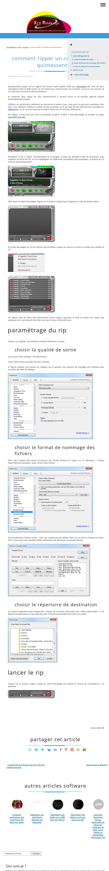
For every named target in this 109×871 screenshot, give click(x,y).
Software (26, 47)
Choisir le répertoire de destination (86, 66)
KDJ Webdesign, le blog (14, 47)
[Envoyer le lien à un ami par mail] (84, 749)
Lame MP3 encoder (16, 117)
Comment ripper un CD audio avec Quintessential (55, 61)
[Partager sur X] (43, 749)
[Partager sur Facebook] (60, 749)
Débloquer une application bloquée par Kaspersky (37, 819)
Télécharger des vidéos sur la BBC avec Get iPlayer (57, 817)
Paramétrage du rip (80, 56)
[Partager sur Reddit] (72, 749)
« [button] (25, 766)
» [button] (97, 765)
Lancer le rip (77, 70)
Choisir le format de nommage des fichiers (89, 63)
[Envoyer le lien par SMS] (36, 749)
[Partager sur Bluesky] (49, 749)
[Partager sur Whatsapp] (30, 749)
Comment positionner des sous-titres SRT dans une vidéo (17, 819)
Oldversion (13, 109)
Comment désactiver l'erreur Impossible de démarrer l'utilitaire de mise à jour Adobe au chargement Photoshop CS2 (98, 826)
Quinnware (81, 86)
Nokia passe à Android (96, 765)
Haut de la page (81, 74)
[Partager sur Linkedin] (55, 749)
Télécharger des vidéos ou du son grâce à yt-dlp (77, 817)
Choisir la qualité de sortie (82, 59)
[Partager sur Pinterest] (66, 749)
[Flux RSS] (78, 749)
